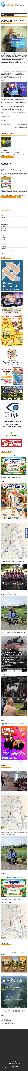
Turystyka (3, 246)
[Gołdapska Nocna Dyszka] (14, 541)
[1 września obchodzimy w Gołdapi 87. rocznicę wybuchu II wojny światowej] (14, 654)
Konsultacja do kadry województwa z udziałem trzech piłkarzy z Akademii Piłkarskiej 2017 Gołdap (14, 593)
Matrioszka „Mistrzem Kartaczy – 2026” (9, 947)
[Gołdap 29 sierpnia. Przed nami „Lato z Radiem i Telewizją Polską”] (14, 744)
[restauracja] (12, 400)
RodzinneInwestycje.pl (5, 1022)
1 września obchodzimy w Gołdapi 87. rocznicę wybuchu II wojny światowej (13, 633)
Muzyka (2, 228)
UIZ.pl (2, 1025)
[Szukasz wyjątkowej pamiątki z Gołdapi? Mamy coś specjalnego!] (14, 964)
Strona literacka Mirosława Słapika (8, 1023)
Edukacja (2, 215)
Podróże (2, 237)
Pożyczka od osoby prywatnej (14, 1063)
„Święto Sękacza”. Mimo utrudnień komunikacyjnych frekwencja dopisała (12, 719)
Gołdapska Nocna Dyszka (6, 521)
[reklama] (12, 345)
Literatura (3, 226)
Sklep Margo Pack (14, 1066)
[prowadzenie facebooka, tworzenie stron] (11, 447)
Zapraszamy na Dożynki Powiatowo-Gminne (10, 477)
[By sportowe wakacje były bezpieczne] (14, 781)
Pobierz (2, 235)
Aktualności (4, 120)
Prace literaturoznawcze (6, 1020)
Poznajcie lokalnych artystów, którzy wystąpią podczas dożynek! (12, 562)
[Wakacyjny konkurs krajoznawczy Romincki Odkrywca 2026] (14, 994)
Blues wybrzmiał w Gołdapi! (6, 674)
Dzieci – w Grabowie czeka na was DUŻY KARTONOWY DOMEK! (12, 481)
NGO (2, 230)
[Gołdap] (3, 14)
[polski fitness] (12, 438)
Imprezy (2, 222)
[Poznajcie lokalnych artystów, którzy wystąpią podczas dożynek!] (14, 577)
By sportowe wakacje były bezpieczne (9, 769)
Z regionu (3, 253)
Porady (2, 239)
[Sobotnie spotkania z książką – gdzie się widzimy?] (14, 466)
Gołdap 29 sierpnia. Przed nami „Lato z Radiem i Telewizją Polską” (13, 724)
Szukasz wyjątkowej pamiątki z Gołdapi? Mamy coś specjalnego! (12, 953)
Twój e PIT (14, 1061)
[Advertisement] (14, 10)
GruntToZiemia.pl (4, 1019)
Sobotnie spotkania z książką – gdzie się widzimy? (11, 455)
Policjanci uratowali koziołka (6, 125)
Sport (2, 244)
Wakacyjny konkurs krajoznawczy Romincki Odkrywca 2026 (13, 975)
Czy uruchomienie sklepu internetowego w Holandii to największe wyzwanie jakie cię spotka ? (21, 127)
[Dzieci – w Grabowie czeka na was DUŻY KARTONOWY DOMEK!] (14, 501)
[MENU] (6, 15)
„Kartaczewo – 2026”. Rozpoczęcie (8, 949)
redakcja (13, 25)
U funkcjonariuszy (10, 157)
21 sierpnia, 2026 (5, 147)
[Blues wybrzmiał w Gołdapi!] (14, 696)
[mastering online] (12, 314)
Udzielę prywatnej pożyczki (14, 1064)
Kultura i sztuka (4, 224)
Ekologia (2, 217)
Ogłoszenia (9, 177)
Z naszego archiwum (5, 250)
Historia (2, 219)
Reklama (2, 241)
